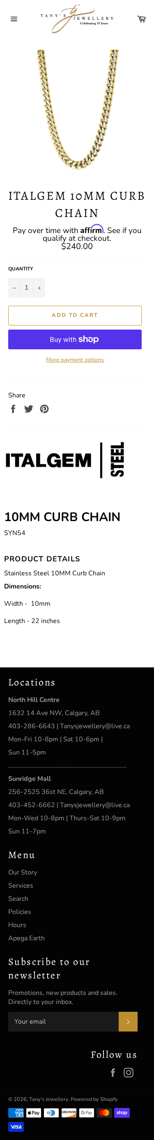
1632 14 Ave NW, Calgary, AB (54, 713)
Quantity (20, 268)
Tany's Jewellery (48, 1099)
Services (20, 885)
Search (18, 898)
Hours (17, 925)
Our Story (22, 872)
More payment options (75, 360)
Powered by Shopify (94, 1099)
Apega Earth (26, 938)
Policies (19, 911)
